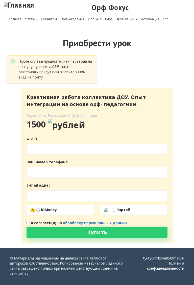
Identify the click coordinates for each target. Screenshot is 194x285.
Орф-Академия (72, 19)
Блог (108, 19)
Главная (15, 19)
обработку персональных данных (95, 222)
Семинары (49, 19)
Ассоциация (150, 19)
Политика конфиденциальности (165, 266)
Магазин (31, 19)
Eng (165, 19)
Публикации (125, 19)
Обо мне (95, 19)
